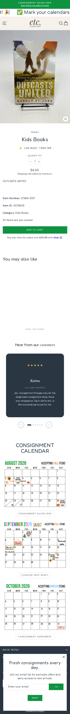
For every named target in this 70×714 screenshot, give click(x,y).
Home (34, 132)
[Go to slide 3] (35, 425)
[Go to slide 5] (39, 425)
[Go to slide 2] (33, 425)
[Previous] (21, 425)
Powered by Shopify (35, 711)
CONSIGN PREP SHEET (35, 575)
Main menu (11, 649)
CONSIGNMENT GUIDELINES (35, 513)
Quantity (35, 155)
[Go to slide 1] (29, 425)
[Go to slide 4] (37, 425)
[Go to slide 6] (42, 425)
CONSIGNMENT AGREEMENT (35, 636)
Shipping (22, 173)
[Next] (49, 425)
